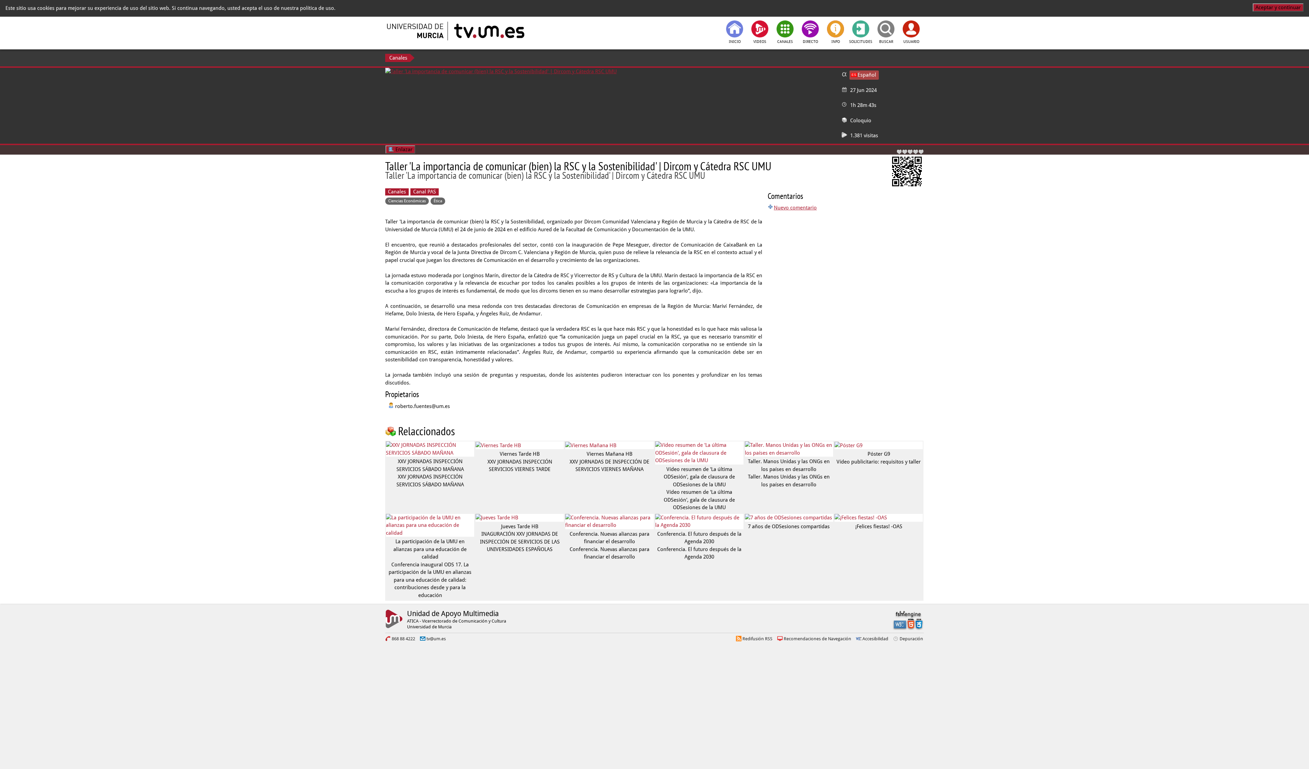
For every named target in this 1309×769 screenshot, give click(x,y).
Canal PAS (424, 192)
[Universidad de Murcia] (416, 31)
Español (867, 75)
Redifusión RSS (757, 638)
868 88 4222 (403, 638)
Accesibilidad (875, 638)
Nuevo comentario (795, 208)
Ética (438, 201)
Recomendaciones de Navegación (817, 638)
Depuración (911, 638)
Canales (398, 58)
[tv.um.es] (488, 31)
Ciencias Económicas (407, 201)
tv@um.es (436, 638)
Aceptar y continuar (1278, 7)
